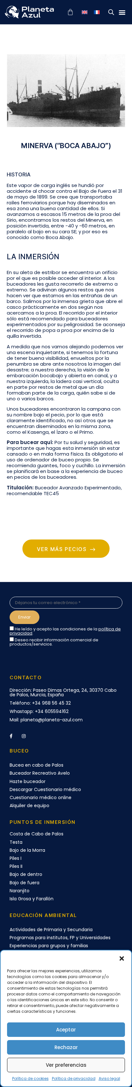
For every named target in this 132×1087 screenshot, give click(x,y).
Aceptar (66, 1029)
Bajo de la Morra (27, 850)
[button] (122, 958)
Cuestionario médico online (40, 797)
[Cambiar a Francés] (97, 12)
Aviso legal (109, 1078)
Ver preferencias (66, 1065)
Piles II (16, 866)
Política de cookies (30, 1078)
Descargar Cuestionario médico (45, 789)
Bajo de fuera (24, 882)
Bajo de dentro (26, 874)
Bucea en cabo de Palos (36, 765)
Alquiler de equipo (29, 805)
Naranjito (19, 890)
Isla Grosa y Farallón (32, 898)
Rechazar (66, 1047)
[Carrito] (70, 12)
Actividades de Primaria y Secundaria (51, 929)
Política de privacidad (73, 1078)
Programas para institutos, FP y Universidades (60, 937)
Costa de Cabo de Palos (36, 834)
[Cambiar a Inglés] (84, 12)
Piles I (15, 858)
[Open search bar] (111, 12)
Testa (16, 842)
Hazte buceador (27, 781)
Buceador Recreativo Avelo (40, 773)
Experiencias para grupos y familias (49, 945)
